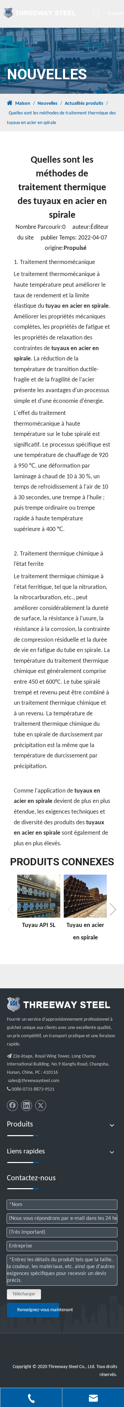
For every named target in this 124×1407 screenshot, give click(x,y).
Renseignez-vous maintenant (38, 1310)
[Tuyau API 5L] (38, 896)
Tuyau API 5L (38, 925)
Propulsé (75, 248)
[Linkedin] (26, 1105)
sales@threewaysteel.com (33, 1080)
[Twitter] (40, 1105)
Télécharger (23, 1294)
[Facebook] (12, 1105)
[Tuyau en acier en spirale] (85, 896)
